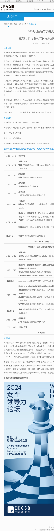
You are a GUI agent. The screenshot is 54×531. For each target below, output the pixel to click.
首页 (8, 1)
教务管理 (30, 1)
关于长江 (13, 24)
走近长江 (12, 16)
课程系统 (19, 1)
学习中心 (40, 1)
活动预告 (22, 24)
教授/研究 (37, 9)
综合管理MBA (47, 9)
